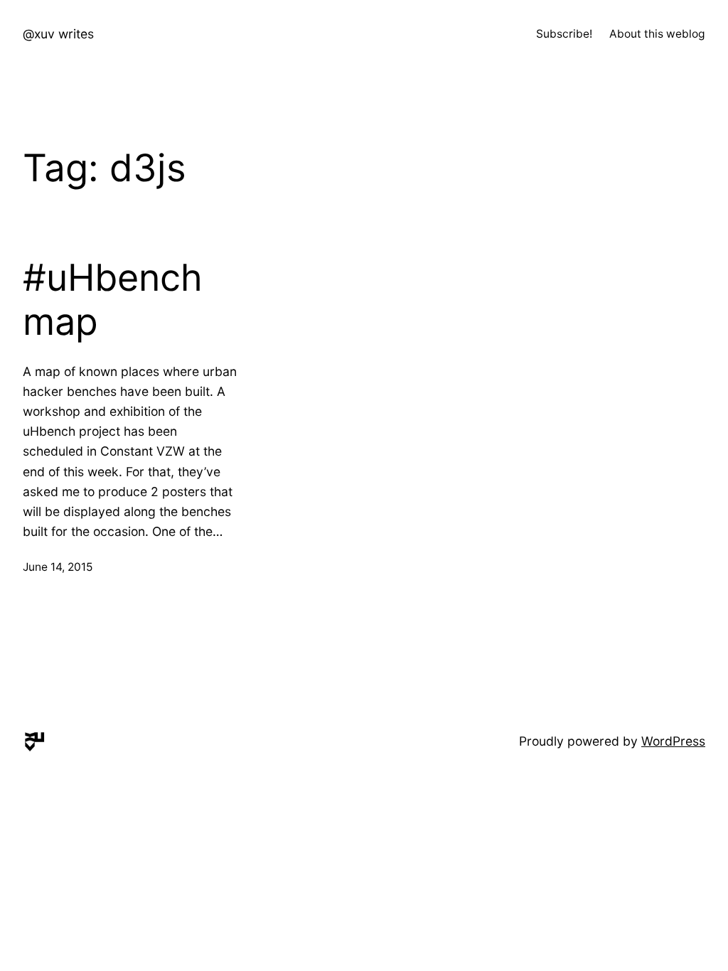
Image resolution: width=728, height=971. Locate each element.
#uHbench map (113, 300)
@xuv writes (58, 33)
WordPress (673, 741)
